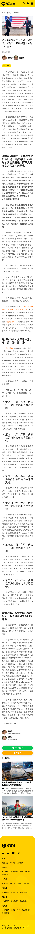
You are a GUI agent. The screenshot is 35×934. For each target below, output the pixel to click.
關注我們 (18, 748)
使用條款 (10, 928)
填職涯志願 (24, 892)
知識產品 (30, 779)
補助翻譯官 (24, 901)
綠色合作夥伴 (15, 910)
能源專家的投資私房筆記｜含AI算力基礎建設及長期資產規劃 (17, 783)
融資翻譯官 (14, 901)
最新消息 (5, 874)
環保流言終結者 (25, 872)
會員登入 (20, 863)
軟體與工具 (14, 892)
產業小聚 (30, 814)
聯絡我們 (12, 863)
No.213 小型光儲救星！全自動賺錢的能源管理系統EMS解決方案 (17, 818)
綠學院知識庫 (14, 872)
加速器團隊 (5, 913)
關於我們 (5, 863)
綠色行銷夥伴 (26, 910)
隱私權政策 (17, 928)
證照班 (19, 883)
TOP (24, 928)
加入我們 (17, 753)
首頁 (3, 13)
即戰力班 (12, 883)
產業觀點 (5, 872)
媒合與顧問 (5, 892)
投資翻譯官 (5, 901)
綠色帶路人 (5, 910)
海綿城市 (6, 65)
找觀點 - (13, 13)
